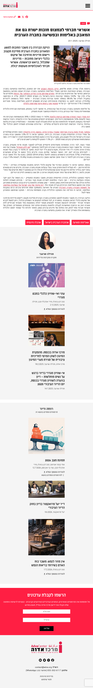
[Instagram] (48, 660)
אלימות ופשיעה (80, 222)
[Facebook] (52, 660)
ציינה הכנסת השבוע (49, 88)
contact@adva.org (43, 667)
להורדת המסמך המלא (55, 309)
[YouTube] (40, 660)
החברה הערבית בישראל (56, 222)
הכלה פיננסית (33, 222)
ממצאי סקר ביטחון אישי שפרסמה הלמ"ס (41, 103)
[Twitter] (44, 660)
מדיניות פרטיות (46, 676)
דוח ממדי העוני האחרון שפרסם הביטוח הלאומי (69, 116)
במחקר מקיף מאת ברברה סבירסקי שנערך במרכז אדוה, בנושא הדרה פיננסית (56, 132)
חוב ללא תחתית (23, 147)
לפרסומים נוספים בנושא (51, 475)
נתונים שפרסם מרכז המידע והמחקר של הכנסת (34, 93)
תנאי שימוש (46, 679)
